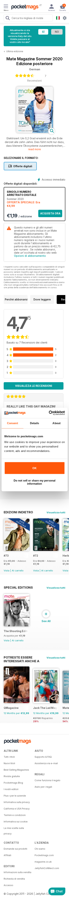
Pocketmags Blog (13, 782)
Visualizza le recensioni (33, 385)
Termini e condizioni (15, 815)
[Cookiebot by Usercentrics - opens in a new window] (49, 412)
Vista (6, 570)
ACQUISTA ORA (50, 213)
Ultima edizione (14, 51)
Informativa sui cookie (16, 821)
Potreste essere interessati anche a (21, 657)
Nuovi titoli (9, 763)
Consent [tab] (12, 423)
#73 (6, 555)
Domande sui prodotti (15, 848)
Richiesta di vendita (14, 878)
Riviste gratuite (12, 776)
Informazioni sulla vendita (17, 872)
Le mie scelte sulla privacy (14, 831)
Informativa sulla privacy (17, 802)
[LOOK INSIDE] (34, 131)
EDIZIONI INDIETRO (18, 512)
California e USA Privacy (17, 808)
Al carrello (18, 570)
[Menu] (6, 7)
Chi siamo (40, 848)
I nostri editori (11, 789)
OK (34, 468)
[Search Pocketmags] (7, 18)
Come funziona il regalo (47, 780)
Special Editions (18, 587)
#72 (35, 555)
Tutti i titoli (9, 756)
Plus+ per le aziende (15, 795)
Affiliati (7, 855)
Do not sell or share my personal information (34, 482)
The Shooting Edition (16, 631)
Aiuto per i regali (43, 786)
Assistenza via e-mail (46, 763)
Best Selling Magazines (16, 769)
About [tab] (56, 423)
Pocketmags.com (44, 855)
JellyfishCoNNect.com (47, 868)
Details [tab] (34, 423)
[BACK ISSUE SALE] (16, 549)
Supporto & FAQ (43, 756)
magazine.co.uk (43, 861)
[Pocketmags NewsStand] (24, 7)
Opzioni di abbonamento (30, 255)
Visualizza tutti (56, 512)
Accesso (8, 885)
